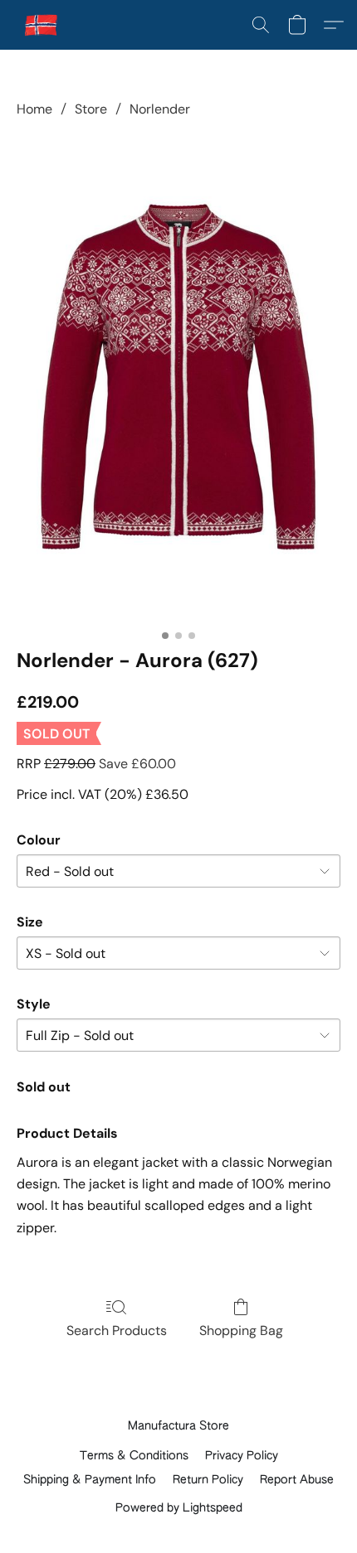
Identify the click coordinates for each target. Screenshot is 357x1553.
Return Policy (208, 1480)
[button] (42, 25)
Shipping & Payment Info (89, 1480)
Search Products (116, 1330)
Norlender (160, 109)
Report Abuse (297, 1480)
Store (91, 109)
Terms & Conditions (134, 1456)
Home (34, 109)
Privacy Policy (241, 1456)
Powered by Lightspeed (178, 1508)
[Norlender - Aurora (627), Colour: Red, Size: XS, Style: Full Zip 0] (178, 380)
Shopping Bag (241, 1330)
